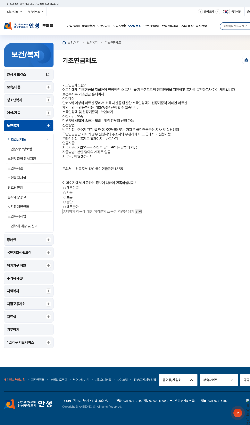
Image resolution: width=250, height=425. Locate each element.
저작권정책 (38, 380)
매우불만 (72, 206)
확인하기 (107, 112)
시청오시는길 (103, 380)
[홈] (64, 43)
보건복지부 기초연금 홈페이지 (83, 94)
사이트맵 (122, 380)
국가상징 (236, 11)
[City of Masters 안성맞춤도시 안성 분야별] (28, 26)
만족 (69, 192)
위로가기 (238, 413)
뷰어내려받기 (81, 380)
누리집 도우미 (58, 380)
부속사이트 (35, 13)
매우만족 (72, 187)
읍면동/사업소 (172, 380)
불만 (69, 202)
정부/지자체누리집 (145, 380)
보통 (69, 197)
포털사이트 (14, 13)
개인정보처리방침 (14, 380)
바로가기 (111, 138)
